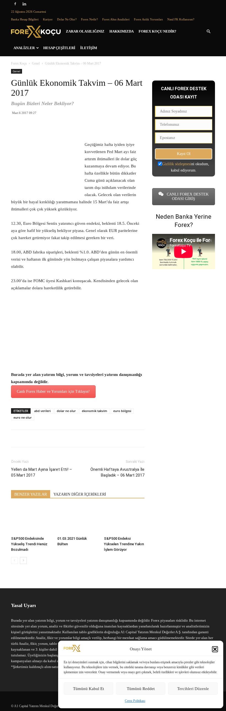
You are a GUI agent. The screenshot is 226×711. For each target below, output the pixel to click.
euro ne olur (23, 417)
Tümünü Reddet (141, 688)
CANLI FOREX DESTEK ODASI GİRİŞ (187, 196)
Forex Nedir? (89, 19)
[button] (215, 649)
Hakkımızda (121, 31)
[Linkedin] (24, 4)
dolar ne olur (66, 411)
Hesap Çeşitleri (59, 48)
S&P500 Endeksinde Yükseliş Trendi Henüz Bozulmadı (29, 544)
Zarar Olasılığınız (85, 31)
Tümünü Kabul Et (88, 688)
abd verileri (42, 411)
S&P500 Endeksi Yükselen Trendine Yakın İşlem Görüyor (124, 544)
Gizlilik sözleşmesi (176, 164)
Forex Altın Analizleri (116, 19)
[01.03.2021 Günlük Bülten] (77, 520)
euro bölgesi (122, 411)
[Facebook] (15, 4)
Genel (36, 63)
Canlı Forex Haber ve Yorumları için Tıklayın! (53, 391)
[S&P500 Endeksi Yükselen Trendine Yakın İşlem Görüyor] (124, 520)
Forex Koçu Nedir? (157, 31)
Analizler (24, 48)
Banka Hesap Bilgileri (25, 19)
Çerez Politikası (135, 701)
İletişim (88, 48)
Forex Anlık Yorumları (148, 19)
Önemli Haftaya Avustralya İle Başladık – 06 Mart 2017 (117, 472)
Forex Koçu (19, 63)
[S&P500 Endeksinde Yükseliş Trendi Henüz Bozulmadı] (31, 520)
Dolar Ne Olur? (67, 19)
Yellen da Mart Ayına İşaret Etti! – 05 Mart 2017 (41, 472)
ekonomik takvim (94, 411)
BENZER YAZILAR (30, 494)
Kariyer (48, 19)
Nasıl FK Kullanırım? (180, 19)
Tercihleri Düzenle (193, 688)
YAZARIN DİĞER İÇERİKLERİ (79, 494)
